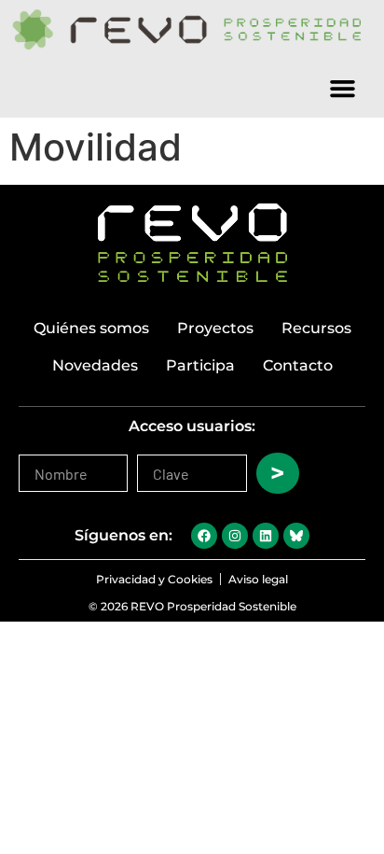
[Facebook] (204, 536)
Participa (200, 365)
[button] (342, 87)
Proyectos (215, 328)
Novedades (95, 365)
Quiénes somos (91, 328)
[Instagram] (235, 536)
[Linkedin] (266, 536)
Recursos (316, 328)
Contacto (298, 365)
